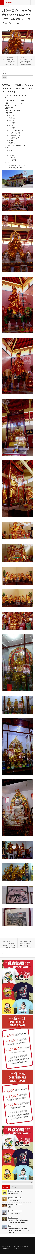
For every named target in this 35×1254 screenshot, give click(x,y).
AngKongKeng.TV (6, 1248)
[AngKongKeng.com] (9, 2)
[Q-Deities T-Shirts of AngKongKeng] (17, 987)
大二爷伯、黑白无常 (14, 1213)
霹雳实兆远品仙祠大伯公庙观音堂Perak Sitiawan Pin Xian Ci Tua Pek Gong (18, 1230)
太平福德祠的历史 (13, 1194)
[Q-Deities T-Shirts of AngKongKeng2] (17, 1153)
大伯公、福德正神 (13, 1200)
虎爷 (9, 1207)
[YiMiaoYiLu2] (17, 1097)
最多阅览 (6, 1187)
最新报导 (14, 1187)
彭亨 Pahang (4, 5)
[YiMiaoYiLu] (17, 1042)
